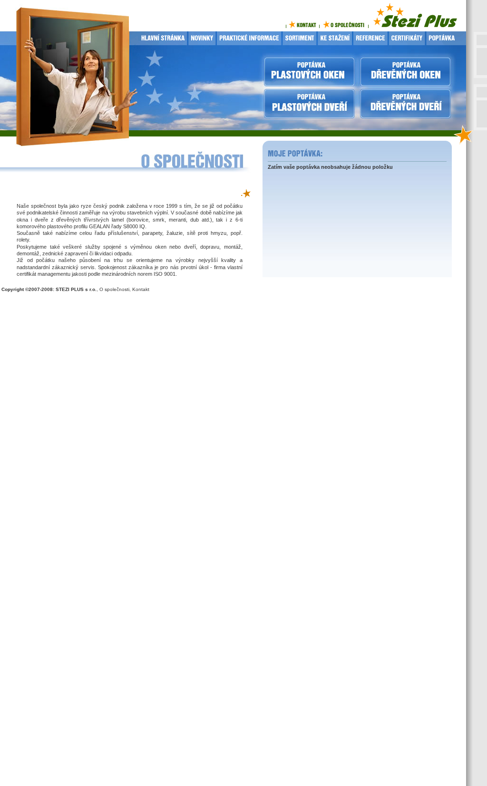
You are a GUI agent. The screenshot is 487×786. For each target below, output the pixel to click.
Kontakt (140, 289)
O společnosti (114, 289)
